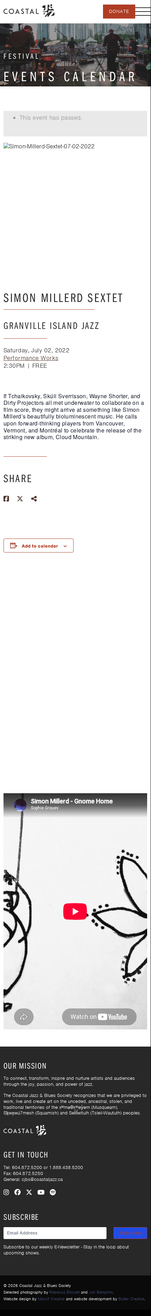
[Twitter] (29, 1192)
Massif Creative (51, 1299)
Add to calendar (40, 546)
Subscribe (130, 1233)
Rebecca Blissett (64, 1292)
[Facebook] (17, 1192)
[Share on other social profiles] (34, 499)
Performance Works (31, 358)
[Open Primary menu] (143, 11)
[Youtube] (40, 1192)
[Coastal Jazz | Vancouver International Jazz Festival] (29, 10)
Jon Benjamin (101, 1292)
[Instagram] (6, 1192)
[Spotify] (53, 1192)
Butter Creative (131, 1299)
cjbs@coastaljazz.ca (42, 1179)
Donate (119, 11)
